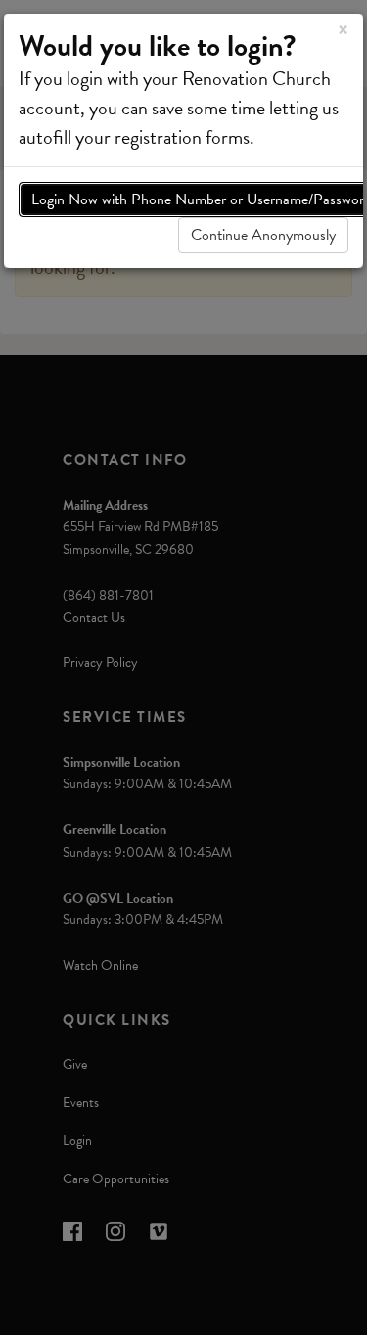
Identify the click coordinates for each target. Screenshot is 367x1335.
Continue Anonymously (263, 234)
